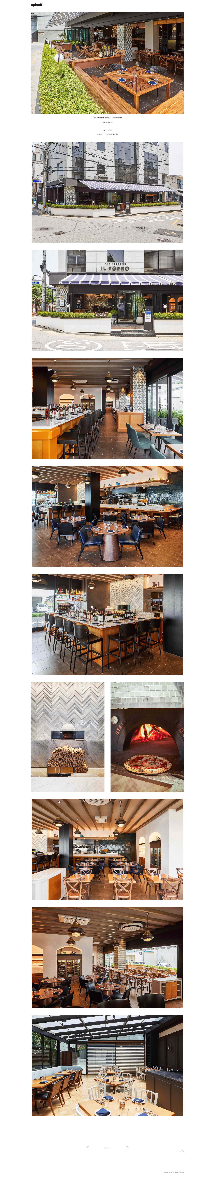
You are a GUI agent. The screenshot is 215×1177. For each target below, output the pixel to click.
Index (107, 1148)
